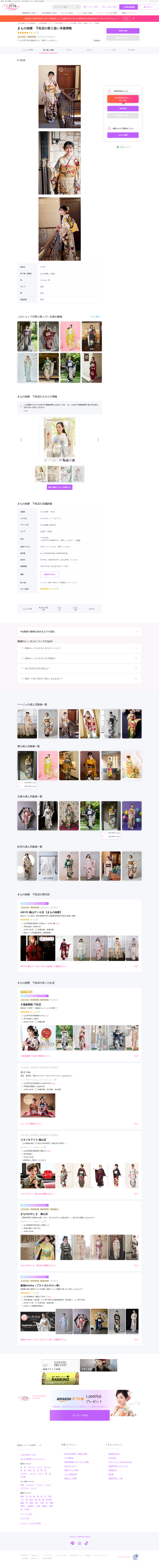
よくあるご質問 (111, 7)
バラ (22, 1500)
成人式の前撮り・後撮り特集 (75, 1454)
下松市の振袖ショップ (61, 23)
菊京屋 (111, 1474)
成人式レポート (70, 1466)
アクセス (131, 50)
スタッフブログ (47, 1555)
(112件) (35, 1012)
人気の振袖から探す (49, 13)
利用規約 (88, 1555)
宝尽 (42, 1503)
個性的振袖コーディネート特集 (76, 1462)
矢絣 (38, 1506)
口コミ (89, 50)
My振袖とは (35, 1555)
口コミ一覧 (24, 1518)
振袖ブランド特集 (71, 1470)
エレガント (30, 1485)
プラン (69, 50)
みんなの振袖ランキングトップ (32, 1459)
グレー (40, 1474)
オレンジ (47, 1467)
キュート (40, 1485)
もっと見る (95, 317)
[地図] (78, 540)
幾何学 (44, 1506)
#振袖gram (112, 1470)
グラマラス (24, 1488)
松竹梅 (48, 1500)
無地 (22, 1496)
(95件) (35, 32)
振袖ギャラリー (88, 23)
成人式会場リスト (75, 1555)
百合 (31, 1500)
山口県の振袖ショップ (45, 23)
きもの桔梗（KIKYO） (48, 525)
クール (48, 1485)
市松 (51, 1506)
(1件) (42, 1221)
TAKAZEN (112, 1458)
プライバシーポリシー (101, 1555)
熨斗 (37, 1503)
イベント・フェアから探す (107, 13)
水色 (29, 1470)
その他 (23, 1477)
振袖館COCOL (114, 1454)
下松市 (49, 531)
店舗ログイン (35, 1558)
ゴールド (23, 1474)
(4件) (34, 919)
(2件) (42, 1147)
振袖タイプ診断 (70, 1478)
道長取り (31, 1506)
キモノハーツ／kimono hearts (120, 1462)
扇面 (22, 1503)
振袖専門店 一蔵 (115, 1478)
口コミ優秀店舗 (70, 1474)
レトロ (33, 1488)
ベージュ (43, 280)
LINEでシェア (124, 147)
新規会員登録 (130, 7)
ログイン (149, 7)
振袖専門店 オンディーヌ (118, 1466)
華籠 (31, 1503)
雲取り (23, 1506)
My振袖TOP (24, 1555)
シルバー (32, 1474)
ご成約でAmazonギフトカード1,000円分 (33, 903)
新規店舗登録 (47, 1558)
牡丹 (41, 293)
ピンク (39, 1467)
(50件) (35, 1293)
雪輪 (51, 1503)
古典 (41, 286)
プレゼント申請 (92, 7)
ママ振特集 (68, 1458)
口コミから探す (67, 13)
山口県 (42, 531)
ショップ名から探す (85, 13)
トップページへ (153, 1)
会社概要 (25, 1558)
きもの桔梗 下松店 (75, 23)
